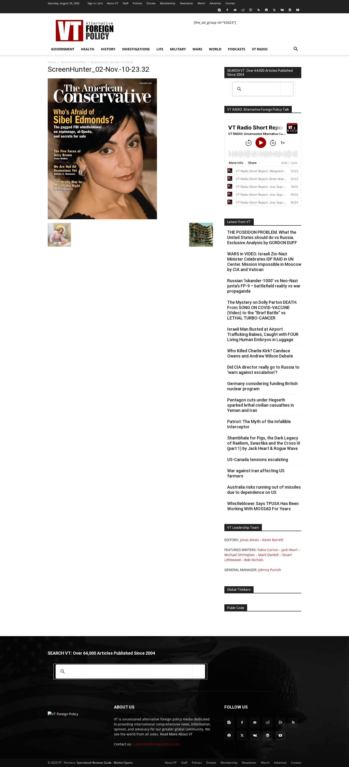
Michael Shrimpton (239, 555)
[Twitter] (274, 10)
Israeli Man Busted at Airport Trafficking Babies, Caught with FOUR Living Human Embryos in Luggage (262, 334)
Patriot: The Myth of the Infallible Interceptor (259, 424)
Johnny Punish (269, 569)
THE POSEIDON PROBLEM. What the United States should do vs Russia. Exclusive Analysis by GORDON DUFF (262, 237)
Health (87, 49)
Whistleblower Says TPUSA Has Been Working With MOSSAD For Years (263, 506)
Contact (230, 3)
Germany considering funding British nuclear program (262, 386)
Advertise (215, 3)
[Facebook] (227, 10)
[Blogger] (219, 10)
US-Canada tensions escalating (257, 459)
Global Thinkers (239, 589)
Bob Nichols (253, 559)
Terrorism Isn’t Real (73, 62)
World (215, 49)
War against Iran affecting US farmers (255, 473)
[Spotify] (266, 10)
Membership (167, 3)
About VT (112, 3)
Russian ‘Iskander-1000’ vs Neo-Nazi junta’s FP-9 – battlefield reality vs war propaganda (264, 286)
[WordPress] (289, 10)
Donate (151, 3)
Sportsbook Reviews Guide (94, 763)
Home (52, 62)
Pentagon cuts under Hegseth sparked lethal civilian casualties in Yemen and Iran (260, 405)
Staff (125, 3)
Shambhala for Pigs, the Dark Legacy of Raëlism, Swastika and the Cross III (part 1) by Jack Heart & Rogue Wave (263, 443)
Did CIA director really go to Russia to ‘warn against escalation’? (263, 370)
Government (62, 49)
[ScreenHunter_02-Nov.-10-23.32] (102, 218)
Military (178, 49)
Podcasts (236, 49)
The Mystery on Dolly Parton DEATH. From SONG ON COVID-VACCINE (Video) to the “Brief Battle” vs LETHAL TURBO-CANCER (262, 310)
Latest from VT (239, 222)
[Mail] (235, 10)
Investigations (136, 49)
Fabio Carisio (268, 550)
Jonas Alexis (249, 540)
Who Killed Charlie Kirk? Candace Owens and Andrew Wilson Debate (260, 353)
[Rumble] (250, 10)
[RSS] (258, 10)
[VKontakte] (282, 10)
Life (159, 49)
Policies (137, 3)
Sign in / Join (95, 3)
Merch (201, 3)
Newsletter (186, 3)
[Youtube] (297, 10)
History (108, 49)
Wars (197, 49)
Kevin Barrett (272, 540)
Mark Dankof (268, 555)
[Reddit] (242, 10)
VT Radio (260, 49)
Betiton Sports (123, 763)
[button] (295, 49)
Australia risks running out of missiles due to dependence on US (264, 490)
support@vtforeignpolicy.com (156, 744)
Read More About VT (176, 734)
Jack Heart (289, 550)
